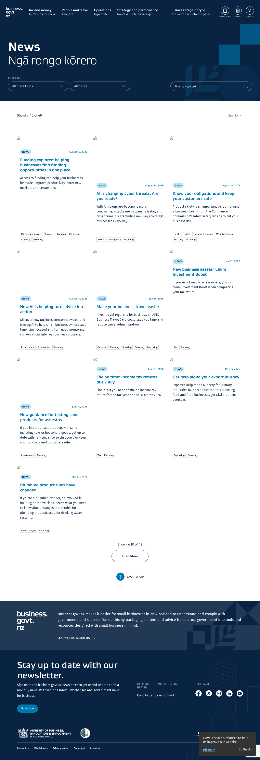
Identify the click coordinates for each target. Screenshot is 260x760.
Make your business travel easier (127, 306)
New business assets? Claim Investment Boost (199, 272)
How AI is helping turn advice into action (52, 309)
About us (95, 748)
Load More (130, 556)
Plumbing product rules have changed (47, 487)
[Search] (246, 86)
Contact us (23, 748)
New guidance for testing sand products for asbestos (49, 417)
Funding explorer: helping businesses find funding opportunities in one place (45, 165)
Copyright (79, 748)
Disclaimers (41, 748)
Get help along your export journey (206, 377)
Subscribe (27, 708)
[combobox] (38, 86)
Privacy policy (61, 748)
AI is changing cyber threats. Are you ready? (127, 196)
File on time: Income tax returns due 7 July (126, 379)
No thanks (245, 749)
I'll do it (209, 750)
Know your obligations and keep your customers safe (203, 196)
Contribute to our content (155, 695)
